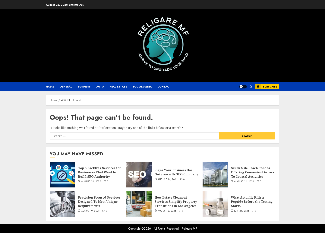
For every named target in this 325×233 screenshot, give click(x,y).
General (66, 86)
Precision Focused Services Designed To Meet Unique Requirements (99, 201)
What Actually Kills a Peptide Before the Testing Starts (252, 201)
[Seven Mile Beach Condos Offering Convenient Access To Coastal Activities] (215, 174)
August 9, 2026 (90, 210)
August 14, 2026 (91, 181)
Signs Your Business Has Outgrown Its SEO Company (176, 172)
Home (50, 86)
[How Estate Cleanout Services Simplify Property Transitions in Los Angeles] (139, 204)
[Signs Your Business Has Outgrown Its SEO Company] (139, 174)
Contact (164, 86)
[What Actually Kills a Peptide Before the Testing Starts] (215, 204)
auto (100, 86)
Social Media (142, 86)
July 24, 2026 (241, 210)
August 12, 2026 (244, 181)
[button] (251, 86)
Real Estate (118, 86)
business (84, 86)
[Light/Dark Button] (243, 86)
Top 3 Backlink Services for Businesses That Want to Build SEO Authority (99, 172)
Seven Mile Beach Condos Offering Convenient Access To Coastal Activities (252, 172)
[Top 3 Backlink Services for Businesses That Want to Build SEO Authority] (62, 174)
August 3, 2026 (167, 210)
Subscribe (270, 86)
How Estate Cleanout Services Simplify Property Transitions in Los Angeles (176, 201)
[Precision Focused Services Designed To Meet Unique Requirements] (62, 204)
